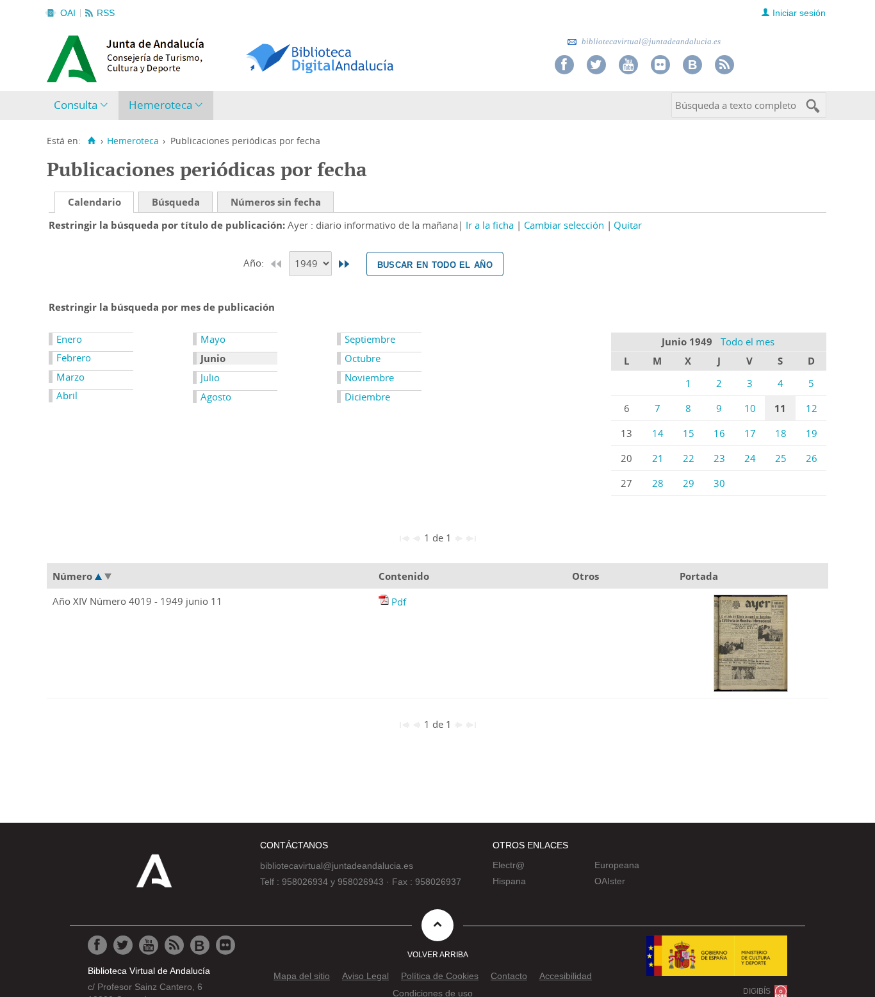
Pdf (398, 601)
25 (781, 458)
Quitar (628, 224)
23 (719, 458)
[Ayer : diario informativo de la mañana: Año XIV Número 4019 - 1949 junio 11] (385, 601)
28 (658, 483)
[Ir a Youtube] (628, 64)
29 (688, 483)
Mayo (212, 339)
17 (750, 433)
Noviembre (369, 377)
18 (781, 433)
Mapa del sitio (302, 976)
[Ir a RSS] (724, 64)
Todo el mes (747, 341)
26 (811, 458)
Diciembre (367, 396)
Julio (210, 377)
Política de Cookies (439, 976)
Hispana (509, 881)
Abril (67, 395)
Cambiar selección (564, 224)
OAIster (609, 881)
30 (719, 483)
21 (658, 458)
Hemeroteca (160, 104)
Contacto (509, 976)
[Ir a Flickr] (660, 64)
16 (719, 433)
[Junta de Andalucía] (75, 55)
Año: (254, 262)
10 (750, 408)
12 (811, 408)
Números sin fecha (276, 201)
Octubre (362, 358)
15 (688, 433)
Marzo (70, 376)
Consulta (75, 104)
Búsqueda (176, 201)
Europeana (616, 865)
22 (688, 458)
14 (658, 433)
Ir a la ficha (490, 224)
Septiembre (370, 339)
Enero (69, 339)
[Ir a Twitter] (596, 64)
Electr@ (509, 865)
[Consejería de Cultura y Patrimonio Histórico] (175, 57)
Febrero (73, 357)
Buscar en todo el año (435, 264)
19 (811, 433)
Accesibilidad (565, 976)
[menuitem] (84, 105)
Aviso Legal (365, 976)
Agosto (215, 396)
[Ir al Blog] (692, 64)
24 (750, 458)
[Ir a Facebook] (564, 64)
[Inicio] (91, 140)
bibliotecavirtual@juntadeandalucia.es (650, 41)
